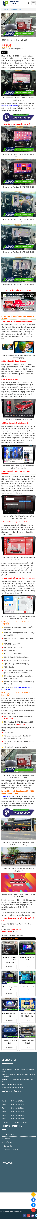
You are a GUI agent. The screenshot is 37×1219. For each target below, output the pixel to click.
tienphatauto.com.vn (17, 1087)
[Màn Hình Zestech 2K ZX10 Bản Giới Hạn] (27, 1004)
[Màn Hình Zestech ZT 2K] (10, 1004)
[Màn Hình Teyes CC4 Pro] (27, 977)
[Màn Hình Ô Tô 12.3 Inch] (10, 1031)
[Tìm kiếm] (29, 3)
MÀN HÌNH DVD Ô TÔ (17, 9)
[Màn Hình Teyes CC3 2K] (10, 977)
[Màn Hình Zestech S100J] (27, 1031)
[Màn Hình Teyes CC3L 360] (27, 948)
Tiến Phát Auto (7, 1069)
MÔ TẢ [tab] (4, 52)
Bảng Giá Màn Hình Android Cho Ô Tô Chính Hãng (9, 960)
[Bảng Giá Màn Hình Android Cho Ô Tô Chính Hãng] (10, 948)
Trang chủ (6, 9)
